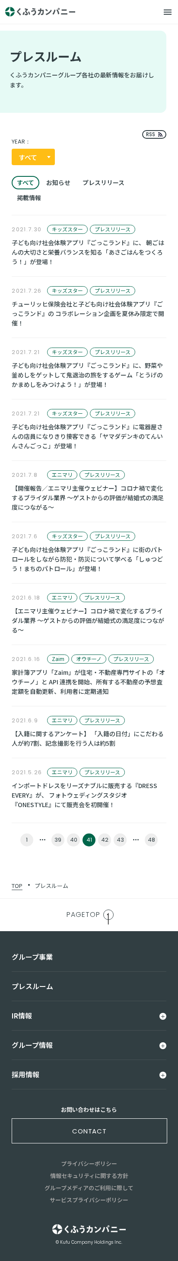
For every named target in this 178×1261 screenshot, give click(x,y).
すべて (25, 182)
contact (89, 1131)
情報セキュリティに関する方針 (89, 1175)
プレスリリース (103, 182)
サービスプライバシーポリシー (89, 1200)
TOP (17, 885)
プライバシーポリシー (89, 1163)
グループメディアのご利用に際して (89, 1188)
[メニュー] (167, 12)
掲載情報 (29, 197)
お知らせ (58, 182)
